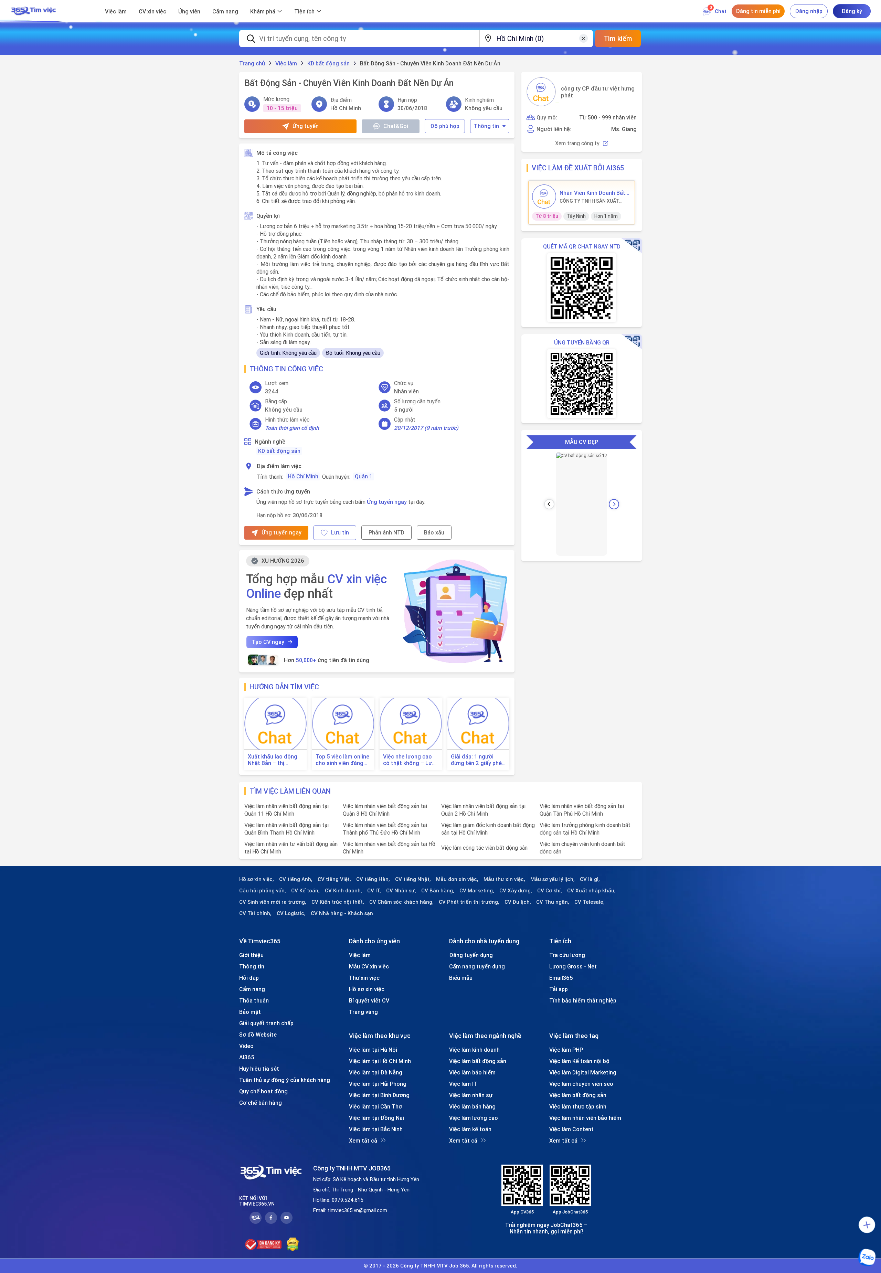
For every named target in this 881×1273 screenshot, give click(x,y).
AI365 (246, 1057)
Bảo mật (250, 1012)
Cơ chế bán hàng (260, 1103)
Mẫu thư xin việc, (504, 879)
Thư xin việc (364, 978)
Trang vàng (363, 1012)
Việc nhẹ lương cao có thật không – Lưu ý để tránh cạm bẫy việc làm (409, 759)
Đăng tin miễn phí (758, 11)
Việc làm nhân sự (470, 1095)
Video (246, 1046)
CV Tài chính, (255, 913)
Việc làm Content (571, 1129)
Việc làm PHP (566, 1050)
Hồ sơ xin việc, (256, 879)
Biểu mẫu (461, 978)
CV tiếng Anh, (295, 879)
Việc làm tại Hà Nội (373, 1050)
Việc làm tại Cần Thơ (375, 1106)
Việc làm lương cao (473, 1118)
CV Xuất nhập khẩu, (591, 891)
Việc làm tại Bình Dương (379, 1095)
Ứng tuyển (306, 126)
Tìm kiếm (618, 38)
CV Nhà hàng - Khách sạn (342, 913)
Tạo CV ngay (268, 641)
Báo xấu (434, 532)
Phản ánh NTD (386, 532)
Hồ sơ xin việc (366, 989)
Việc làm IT (463, 1084)
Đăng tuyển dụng (471, 955)
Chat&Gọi (395, 126)
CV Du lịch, (518, 902)
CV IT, (374, 891)
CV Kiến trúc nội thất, (337, 902)
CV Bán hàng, (437, 891)
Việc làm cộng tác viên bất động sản (484, 847)
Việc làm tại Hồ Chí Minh (380, 1061)
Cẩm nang (225, 11)
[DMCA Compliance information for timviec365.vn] (293, 1244)
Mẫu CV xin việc (369, 966)
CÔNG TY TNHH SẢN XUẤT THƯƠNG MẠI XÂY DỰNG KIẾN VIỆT (593, 201)
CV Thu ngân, (552, 902)
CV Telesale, (589, 902)
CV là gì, (590, 879)
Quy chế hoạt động (263, 1091)
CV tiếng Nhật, (413, 879)
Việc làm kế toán (470, 1129)
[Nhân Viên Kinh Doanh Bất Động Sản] (544, 196)
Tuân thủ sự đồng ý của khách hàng (284, 1080)
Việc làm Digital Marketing (582, 1072)
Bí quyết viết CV (369, 1000)
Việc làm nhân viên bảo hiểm (585, 1118)
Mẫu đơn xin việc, (457, 879)
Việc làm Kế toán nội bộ (579, 1061)
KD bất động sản (279, 450)
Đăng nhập (808, 11)
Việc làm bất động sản (477, 1061)
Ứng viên (189, 11)
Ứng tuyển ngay (387, 501)
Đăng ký (851, 11)
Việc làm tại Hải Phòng (377, 1084)
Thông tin (486, 126)
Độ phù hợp (444, 126)
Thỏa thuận (254, 1000)
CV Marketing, (476, 891)
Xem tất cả (363, 1140)
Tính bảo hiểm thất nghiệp (582, 1000)
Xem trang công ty (577, 143)
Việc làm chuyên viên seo (581, 1084)
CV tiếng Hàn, (373, 879)
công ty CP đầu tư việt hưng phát (598, 92)
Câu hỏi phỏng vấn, (262, 891)
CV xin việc (152, 11)
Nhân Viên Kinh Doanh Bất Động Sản (592, 192)
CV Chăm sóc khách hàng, (401, 902)
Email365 (561, 978)
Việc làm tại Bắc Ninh (376, 1129)
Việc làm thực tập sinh (577, 1106)
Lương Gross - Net (573, 966)
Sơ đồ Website (258, 1034)
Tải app (558, 989)
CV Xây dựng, (515, 891)
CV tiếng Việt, (334, 879)
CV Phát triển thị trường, (469, 902)
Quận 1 (363, 476)
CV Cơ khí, (549, 891)
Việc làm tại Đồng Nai (376, 1118)
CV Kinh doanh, (343, 891)
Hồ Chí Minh (303, 476)
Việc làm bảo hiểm (472, 1072)
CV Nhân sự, (401, 891)
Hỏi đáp (249, 978)
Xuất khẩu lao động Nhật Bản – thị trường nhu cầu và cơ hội (275, 759)
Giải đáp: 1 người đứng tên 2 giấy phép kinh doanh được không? (478, 759)
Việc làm (116, 11)
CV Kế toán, (305, 891)
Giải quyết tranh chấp (266, 1023)
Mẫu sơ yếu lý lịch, (552, 879)
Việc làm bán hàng (472, 1106)
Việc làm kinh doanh (474, 1050)
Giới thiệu (251, 955)
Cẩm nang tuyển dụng (477, 966)
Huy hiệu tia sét (259, 1068)
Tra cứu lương (567, 955)
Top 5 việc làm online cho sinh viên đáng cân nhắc (342, 759)
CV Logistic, (291, 913)
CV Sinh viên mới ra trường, (272, 902)
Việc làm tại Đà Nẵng (375, 1072)
